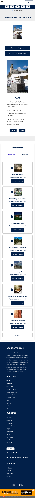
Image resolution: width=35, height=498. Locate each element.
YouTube (11, 457)
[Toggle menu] (2, 1)
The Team (9, 381)
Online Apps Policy (12, 389)
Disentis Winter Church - (17, 17)
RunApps (9, 440)
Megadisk (9, 428)
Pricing (9, 403)
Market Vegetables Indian (17, 199)
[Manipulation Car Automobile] (18, 293)
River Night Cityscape (17, 223)
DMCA (8, 406)
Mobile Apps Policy (12, 392)
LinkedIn (19, 457)
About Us (9, 383)
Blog (8, 400)
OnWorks (9, 420)
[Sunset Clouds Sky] (18, 171)
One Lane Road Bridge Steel (17, 247)
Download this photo (17, 48)
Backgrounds (11, 154)
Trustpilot (10, 448)
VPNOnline (10, 431)
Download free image (17, 181)
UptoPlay (9, 423)
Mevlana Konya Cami (17, 272)
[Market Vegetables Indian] (18, 195)
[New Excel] (23, 6)
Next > (22, 130)
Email (26, 457)
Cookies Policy (11, 397)
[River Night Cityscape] (18, 220)
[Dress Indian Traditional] (18, 317)
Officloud (9, 442)
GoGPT (9, 471)
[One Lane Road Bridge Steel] (18, 244)
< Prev (13, 130)
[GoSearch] (12, 6)
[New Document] (17, 6)
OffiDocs (9, 417)
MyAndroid (10, 437)
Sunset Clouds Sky (17, 174)
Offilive (8, 476)
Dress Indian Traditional (17, 320)
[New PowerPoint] (28, 6)
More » (17, 335)
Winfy (8, 434)
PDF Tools (10, 473)
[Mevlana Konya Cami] (18, 268)
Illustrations (25, 154)
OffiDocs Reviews (14, 485)
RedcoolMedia (11, 426)
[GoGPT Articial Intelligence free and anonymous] (7, 6)
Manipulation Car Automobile (17, 296)
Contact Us (10, 386)
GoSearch (9, 468)
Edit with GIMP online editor (17, 53)
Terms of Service (11, 395)
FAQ (8, 408)
